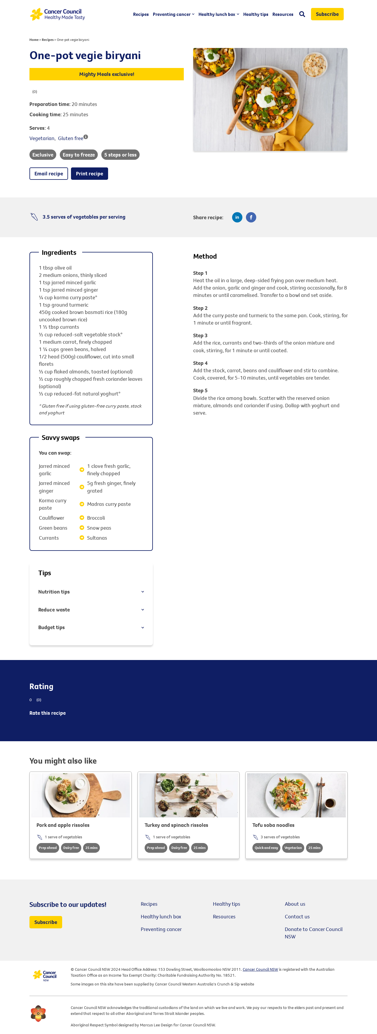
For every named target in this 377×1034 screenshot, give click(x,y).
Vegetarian (41, 138)
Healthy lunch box (217, 14)
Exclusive (42, 154)
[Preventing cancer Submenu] (192, 14)
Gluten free (70, 138)
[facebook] (251, 217)
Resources (282, 14)
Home (34, 39)
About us (295, 903)
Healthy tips (255, 14)
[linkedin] (237, 217)
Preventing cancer (172, 14)
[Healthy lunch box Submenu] (237, 14)
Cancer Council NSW (260, 969)
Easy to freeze (79, 154)
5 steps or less (120, 154)
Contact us (297, 916)
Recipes (141, 14)
